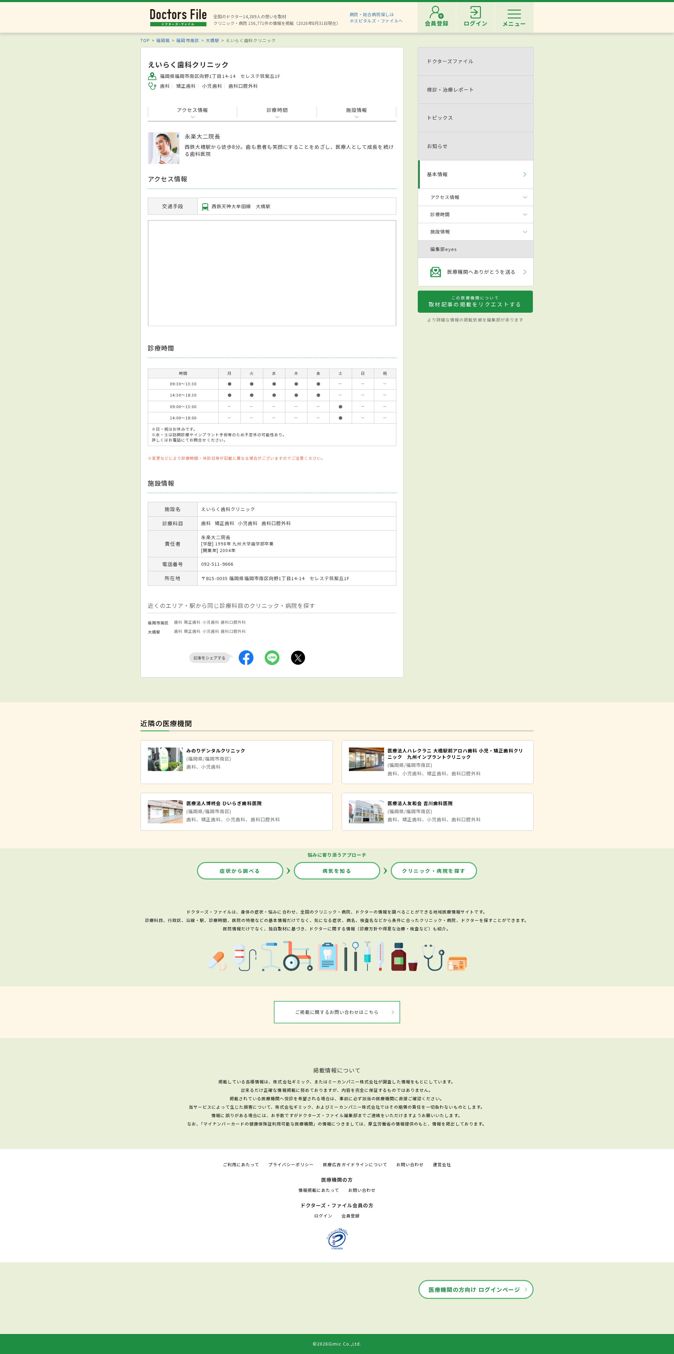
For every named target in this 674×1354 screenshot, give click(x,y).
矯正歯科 (192, 622)
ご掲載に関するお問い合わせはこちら (337, 1012)
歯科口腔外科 (233, 622)
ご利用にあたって (241, 1164)
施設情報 (356, 109)
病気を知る (337, 870)
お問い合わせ (410, 1164)
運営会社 (442, 1164)
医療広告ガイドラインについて (355, 1164)
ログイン (323, 1216)
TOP (145, 40)
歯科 (178, 622)
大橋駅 (212, 40)
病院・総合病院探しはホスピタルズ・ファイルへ (376, 17)
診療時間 (277, 109)
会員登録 (351, 1216)
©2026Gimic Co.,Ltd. (337, 1344)
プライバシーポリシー (291, 1164)
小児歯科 (211, 622)
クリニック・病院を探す (434, 870)
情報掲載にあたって (318, 1190)
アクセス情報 (192, 109)
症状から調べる (240, 870)
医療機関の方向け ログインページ (474, 1289)
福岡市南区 (187, 40)
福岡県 (163, 40)
